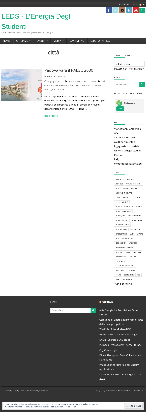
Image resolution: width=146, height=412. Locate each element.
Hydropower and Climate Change (118, 334)
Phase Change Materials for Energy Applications (119, 367)
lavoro (140, 234)
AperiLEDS (119, 184)
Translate (139, 68)
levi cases (133, 243)
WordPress (43, 391)
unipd (117, 279)
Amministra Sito (124, 391)
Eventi (41, 40)
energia (63, 85)
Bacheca (111, 391)
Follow (120, 109)
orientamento (121, 257)
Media (57, 40)
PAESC (47, 89)
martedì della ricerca (124, 248)
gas (140, 229)
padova (97, 85)
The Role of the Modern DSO (115, 329)
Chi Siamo (22, 40)
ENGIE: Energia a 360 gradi (114, 339)
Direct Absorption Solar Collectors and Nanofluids (120, 357)
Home (6, 40)
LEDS (117, 238)
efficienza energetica (124, 207)
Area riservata (123, 4)
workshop (127, 279)
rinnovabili (120, 261)
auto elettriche (121, 188)
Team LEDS (62, 76)
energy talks (136, 220)
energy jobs (120, 216)
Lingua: (136, 4)
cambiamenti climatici (123, 193)
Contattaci (77, 40)
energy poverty (134, 216)
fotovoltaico (121, 229)
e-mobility (124, 202)
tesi (138, 275)
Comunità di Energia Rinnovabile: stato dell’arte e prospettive (121, 322)
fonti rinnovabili (122, 225)
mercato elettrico (122, 252)
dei (138, 198)
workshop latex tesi (123, 284)
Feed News (107, 302)
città (103, 81)
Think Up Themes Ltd (21, 391)
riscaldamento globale (124, 266)
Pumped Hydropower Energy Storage (120, 344)
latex (132, 234)
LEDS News (90, 81)
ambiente (130, 179)
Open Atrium (138, 391)
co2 (132, 198)
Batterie (134, 188)
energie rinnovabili (123, 211)
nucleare (137, 252)
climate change (121, 198)
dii (116, 202)
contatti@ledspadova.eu (128, 163)
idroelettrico (121, 234)
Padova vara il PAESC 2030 (68, 70)
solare (118, 275)
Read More (50, 115)
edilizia (54, 85)
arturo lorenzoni (133, 184)
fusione (133, 229)
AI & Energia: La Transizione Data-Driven (118, 312)
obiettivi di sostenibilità (80, 85)
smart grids (120, 270)
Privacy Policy (100, 391)
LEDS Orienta (120, 243)
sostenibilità (58, 89)
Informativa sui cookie (67, 407)
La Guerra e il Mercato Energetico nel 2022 (120, 376)
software (132, 270)
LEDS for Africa (100, 40)
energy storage (121, 220)
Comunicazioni (75, 81)
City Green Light (108, 350)
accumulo (119, 179)
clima (47, 85)
